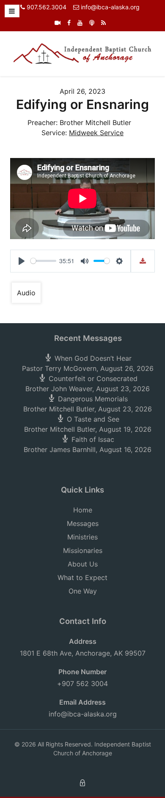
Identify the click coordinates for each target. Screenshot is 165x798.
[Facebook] (69, 22)
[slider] (43, 261)
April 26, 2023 (82, 91)
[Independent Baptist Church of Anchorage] (82, 53)
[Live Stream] (57, 22)
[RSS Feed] (103, 22)
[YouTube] (79, 22)
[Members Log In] (82, 782)
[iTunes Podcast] (91, 22)
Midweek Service (96, 132)
